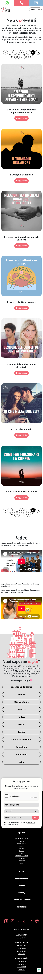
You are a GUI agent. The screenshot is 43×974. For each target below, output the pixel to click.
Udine (21, 762)
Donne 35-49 (21, 948)
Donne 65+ (21, 954)
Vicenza (21, 709)
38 (26, 57)
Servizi (21, 886)
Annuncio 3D (21, 938)
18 (33, 52)
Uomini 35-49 (21, 964)
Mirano (21, 724)
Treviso (21, 732)
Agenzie (21, 833)
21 (17, 57)
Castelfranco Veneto (21, 739)
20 (12, 57)
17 (28, 52)
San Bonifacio (21, 702)
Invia (35, 818)
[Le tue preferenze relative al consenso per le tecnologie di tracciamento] (39, 970)
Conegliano (21, 747)
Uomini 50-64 (21, 967)
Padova (21, 717)
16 (24, 52)
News (21, 872)
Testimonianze (21, 879)
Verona (21, 694)
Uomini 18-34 (21, 961)
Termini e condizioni (22, 900)
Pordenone (21, 754)
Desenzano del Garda (21, 687)
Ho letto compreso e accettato (21, 823)
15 (19, 52)
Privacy (21, 893)
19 (37, 52)
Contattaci (21, 907)
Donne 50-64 (21, 951)
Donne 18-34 (21, 945)
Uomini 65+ (21, 970)
